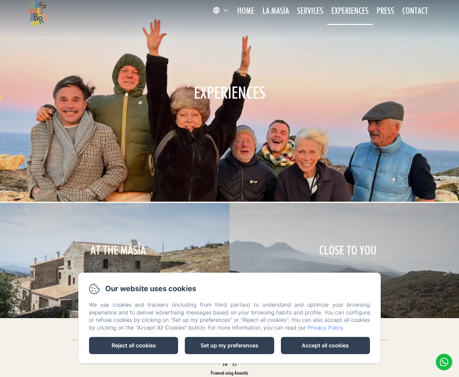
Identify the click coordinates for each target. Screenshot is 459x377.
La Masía (275, 10)
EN (225, 364)
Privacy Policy (325, 327)
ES (235, 364)
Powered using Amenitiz (229, 373)
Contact (415, 10)
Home (245, 10)
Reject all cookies (134, 345)
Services (310, 10)
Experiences (350, 10)
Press (385, 10)
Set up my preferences (229, 345)
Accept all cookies (325, 345)
